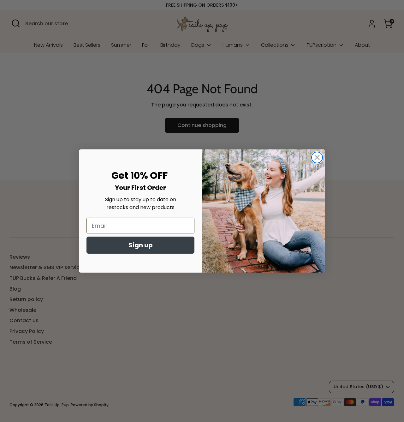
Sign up (140, 245)
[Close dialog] (317, 157)
